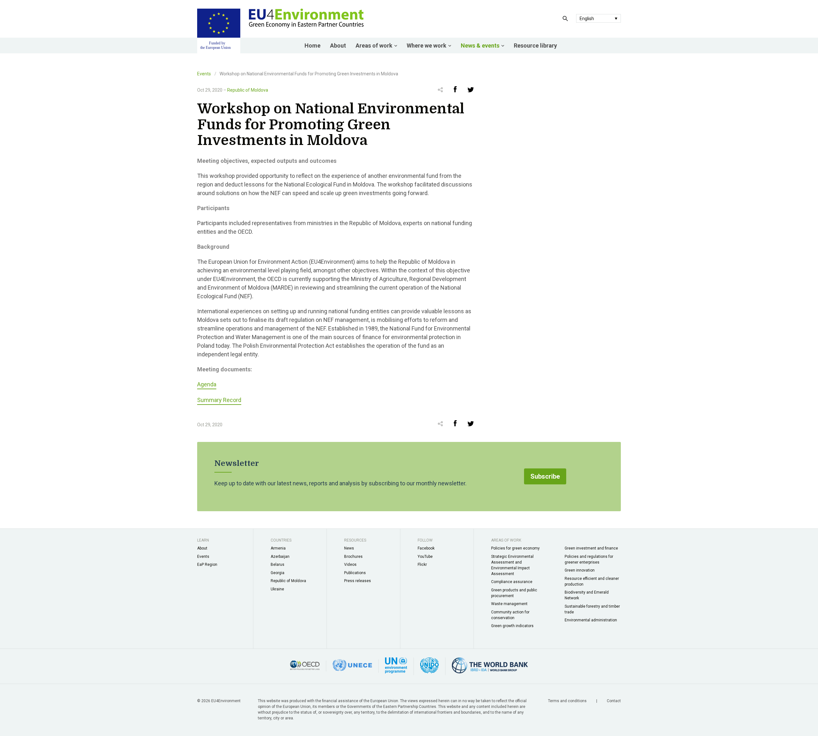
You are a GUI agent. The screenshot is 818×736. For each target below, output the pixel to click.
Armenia (278, 548)
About (338, 45)
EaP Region (207, 564)
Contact (614, 701)
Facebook (426, 548)
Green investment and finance (591, 548)
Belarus (277, 564)
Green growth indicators (512, 626)
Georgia (277, 573)
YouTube (425, 556)
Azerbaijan (280, 556)
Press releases (357, 581)
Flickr (422, 564)
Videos (350, 564)
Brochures (353, 556)
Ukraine (277, 589)
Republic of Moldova (247, 90)
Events (204, 73)
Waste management (509, 604)
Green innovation (580, 570)
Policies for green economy (515, 548)
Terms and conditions (568, 701)
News (349, 548)
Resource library (535, 45)
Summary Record (219, 400)
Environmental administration (591, 620)
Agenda (206, 384)
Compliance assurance (511, 582)
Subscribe (545, 476)
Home (312, 45)
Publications (355, 573)
